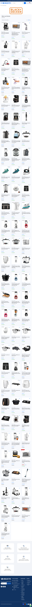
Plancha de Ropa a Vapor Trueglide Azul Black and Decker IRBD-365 (16, 177)
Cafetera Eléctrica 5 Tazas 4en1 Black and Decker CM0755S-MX (5, 33)
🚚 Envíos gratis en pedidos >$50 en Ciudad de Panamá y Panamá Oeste (16, 0)
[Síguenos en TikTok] (5, 586)
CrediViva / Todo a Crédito (29, 580)
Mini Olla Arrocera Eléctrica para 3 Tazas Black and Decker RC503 (16, 516)
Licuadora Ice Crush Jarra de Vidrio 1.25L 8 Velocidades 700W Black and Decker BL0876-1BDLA (26, 106)
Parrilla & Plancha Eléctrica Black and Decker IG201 (16, 479)
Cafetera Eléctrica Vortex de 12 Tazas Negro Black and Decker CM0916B (25, 426)
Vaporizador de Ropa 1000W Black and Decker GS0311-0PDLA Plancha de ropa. (16, 88)
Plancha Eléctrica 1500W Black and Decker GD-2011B (16, 391)
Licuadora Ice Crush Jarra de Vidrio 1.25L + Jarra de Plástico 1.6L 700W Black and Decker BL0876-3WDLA (26, 373)
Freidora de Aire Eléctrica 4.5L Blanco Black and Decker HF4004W (26, 391)
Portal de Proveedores (23, 599)
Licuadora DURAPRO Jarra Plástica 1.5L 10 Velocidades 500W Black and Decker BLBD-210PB (26, 284)
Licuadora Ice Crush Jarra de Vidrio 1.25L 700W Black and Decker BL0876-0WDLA (16, 52)
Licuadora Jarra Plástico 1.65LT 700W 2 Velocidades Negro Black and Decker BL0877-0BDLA (26, 302)
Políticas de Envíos (22, 591)
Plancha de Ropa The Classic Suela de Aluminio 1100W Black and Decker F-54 (26, 178)
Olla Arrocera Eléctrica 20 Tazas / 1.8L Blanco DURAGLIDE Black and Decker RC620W (26, 267)
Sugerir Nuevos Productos (22, 597)
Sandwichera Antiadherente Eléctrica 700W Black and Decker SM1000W (5, 302)
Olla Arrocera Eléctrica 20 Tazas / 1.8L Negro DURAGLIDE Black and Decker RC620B (5, 284)
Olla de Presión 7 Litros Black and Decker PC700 (5, 355)
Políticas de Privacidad (22, 595)
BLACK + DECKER (3, 31)
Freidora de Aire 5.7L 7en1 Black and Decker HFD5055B (5, 408)
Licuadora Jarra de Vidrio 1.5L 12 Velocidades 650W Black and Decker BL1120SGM (26, 88)
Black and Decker (4, 5)
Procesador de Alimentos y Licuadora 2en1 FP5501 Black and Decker (16, 499)
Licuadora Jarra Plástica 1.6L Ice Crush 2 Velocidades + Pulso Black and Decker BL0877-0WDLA (5, 444)
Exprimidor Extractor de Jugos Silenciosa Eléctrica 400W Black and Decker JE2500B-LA (5, 141)
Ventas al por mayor (29, 584)
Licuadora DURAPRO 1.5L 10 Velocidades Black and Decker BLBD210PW (25, 499)
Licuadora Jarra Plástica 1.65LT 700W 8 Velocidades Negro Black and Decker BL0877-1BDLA (26, 320)
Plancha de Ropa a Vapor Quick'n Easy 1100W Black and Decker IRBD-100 (26, 213)
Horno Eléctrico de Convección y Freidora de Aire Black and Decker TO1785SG (26, 461)
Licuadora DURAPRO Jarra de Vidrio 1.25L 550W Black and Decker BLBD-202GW (16, 231)
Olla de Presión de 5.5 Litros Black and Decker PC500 (16, 337)
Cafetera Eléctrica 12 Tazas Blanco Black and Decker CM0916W (16, 425)
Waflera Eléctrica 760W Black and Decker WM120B (16, 461)
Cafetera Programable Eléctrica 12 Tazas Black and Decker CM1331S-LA (5, 124)
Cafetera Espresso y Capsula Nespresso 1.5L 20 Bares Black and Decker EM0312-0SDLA (16, 124)
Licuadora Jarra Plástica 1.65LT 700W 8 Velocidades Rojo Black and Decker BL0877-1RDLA (16, 302)
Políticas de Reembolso (22, 593)
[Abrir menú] (1, 3)
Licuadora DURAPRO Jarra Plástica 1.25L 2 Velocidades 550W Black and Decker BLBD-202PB (5, 231)
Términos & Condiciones (23, 589)
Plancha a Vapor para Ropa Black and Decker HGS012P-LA (26, 33)
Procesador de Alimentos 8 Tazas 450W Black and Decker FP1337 (26, 443)
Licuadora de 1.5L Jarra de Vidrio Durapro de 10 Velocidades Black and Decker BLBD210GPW (5, 516)
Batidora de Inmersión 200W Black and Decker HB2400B (26, 123)
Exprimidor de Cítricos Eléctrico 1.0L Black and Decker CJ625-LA (5, 105)
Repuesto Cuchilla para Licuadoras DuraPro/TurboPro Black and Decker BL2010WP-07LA (16, 196)
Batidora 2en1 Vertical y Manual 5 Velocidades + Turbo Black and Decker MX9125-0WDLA (5, 338)
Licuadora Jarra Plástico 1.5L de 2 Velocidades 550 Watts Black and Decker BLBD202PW (5, 534)
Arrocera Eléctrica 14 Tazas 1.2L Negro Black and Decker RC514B (15, 408)
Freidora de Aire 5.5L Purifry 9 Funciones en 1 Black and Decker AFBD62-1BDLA (26, 196)
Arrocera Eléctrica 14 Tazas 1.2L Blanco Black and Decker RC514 (26, 141)
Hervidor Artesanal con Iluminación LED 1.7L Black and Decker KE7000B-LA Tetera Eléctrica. (16, 141)
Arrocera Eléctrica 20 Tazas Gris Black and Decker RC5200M (15, 248)
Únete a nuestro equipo (22, 583)
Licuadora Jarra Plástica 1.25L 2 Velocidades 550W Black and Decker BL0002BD (16, 373)
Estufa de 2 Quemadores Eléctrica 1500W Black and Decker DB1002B (26, 408)
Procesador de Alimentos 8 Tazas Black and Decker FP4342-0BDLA (5, 51)
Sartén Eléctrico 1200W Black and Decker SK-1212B (16, 355)
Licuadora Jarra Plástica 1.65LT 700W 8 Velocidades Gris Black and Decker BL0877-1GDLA (16, 320)
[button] (9, 23)
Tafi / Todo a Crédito (29, 582)
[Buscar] (25, 3)
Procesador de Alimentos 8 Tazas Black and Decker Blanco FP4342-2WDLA (26, 52)
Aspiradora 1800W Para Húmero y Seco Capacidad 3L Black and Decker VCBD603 (5, 70)
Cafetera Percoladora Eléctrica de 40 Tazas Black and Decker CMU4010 (5, 196)
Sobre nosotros (22, 580)
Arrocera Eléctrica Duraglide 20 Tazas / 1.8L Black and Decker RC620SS (5, 480)
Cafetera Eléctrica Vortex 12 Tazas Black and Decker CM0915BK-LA (16, 105)
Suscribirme (9, 583)
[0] (28, 3)
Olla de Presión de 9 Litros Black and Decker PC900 (26, 337)
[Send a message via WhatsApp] (30, 605)
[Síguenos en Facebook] (1, 586)
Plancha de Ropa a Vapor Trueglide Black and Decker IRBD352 (5, 177)
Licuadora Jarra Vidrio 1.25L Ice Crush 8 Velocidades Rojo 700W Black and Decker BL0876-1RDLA (26, 231)
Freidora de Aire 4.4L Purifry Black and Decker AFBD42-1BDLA (5, 373)
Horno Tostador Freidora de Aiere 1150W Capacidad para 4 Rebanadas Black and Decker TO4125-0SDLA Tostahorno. (16, 33)
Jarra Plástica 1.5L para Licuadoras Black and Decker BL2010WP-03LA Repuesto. (5, 391)
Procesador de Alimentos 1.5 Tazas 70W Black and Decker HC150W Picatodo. (26, 249)
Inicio (1, 5)
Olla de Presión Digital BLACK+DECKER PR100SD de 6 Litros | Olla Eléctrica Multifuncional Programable (16, 159)
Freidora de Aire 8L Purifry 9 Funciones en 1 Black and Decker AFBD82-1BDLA (15, 70)
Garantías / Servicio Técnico (22, 587)
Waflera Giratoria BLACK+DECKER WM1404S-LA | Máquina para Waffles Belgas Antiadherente (26, 356)
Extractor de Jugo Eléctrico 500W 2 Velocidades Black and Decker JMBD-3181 (5, 88)
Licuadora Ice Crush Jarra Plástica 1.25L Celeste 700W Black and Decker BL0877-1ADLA (16, 284)
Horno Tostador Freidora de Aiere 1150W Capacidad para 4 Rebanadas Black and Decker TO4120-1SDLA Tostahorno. (26, 70)
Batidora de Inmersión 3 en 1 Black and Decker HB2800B (5, 498)
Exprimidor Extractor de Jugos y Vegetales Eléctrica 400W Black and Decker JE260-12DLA (26, 159)
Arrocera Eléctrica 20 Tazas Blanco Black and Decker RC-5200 (5, 248)
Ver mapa (15, 589)
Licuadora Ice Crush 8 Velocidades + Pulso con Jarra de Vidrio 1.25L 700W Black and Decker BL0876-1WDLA (5, 461)
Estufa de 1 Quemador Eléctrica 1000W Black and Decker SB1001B (5, 425)
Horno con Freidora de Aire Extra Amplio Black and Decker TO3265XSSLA (26, 516)
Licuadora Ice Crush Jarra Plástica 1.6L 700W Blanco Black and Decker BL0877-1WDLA (16, 267)
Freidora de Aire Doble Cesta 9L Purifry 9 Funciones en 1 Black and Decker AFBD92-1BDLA (5, 213)
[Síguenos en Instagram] (3, 586)
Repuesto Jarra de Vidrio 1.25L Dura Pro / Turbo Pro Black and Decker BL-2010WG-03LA (5, 267)
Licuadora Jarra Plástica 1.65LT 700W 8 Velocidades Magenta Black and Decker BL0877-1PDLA (5, 320)
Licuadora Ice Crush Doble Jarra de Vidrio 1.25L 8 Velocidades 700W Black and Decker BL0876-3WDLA (16, 444)
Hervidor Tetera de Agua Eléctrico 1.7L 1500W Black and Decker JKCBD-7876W (16, 213)
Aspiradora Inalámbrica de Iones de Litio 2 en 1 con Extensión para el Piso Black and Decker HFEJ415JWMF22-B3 (26, 480)
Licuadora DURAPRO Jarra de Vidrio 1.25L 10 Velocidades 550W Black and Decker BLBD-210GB (5, 159)
